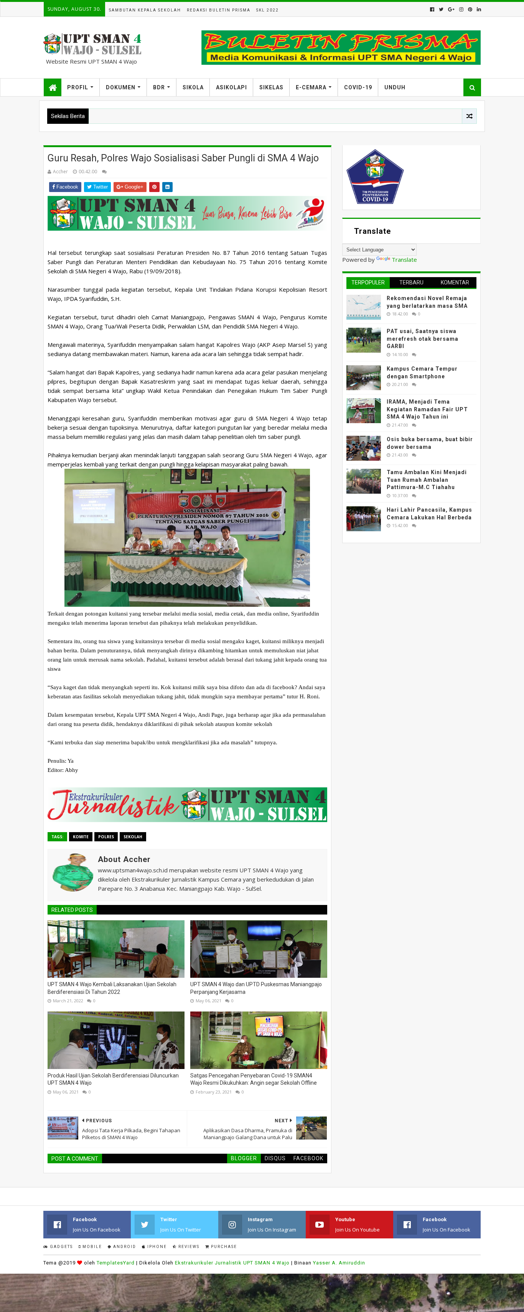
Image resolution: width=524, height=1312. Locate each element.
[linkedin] (478, 9)
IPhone (156, 1247)
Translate (404, 259)
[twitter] (441, 9)
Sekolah (133, 836)
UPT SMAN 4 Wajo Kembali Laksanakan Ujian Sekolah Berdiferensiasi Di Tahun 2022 (112, 988)
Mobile (91, 1247)
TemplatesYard (116, 1263)
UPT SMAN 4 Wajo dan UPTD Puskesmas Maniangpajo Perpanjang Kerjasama (256, 988)
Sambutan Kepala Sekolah (145, 10)
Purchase (223, 1247)
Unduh (394, 87)
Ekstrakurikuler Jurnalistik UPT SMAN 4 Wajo (232, 1263)
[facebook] (432, 9)
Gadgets (60, 1247)
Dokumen (120, 87)
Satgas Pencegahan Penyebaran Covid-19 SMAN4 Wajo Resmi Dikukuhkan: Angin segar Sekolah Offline (253, 1079)
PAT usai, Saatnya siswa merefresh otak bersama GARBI (422, 338)
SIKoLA (193, 87)
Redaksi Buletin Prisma (218, 10)
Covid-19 (358, 87)
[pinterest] (470, 9)
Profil (77, 87)
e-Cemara (311, 87)
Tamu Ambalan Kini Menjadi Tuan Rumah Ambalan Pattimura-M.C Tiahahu (427, 479)
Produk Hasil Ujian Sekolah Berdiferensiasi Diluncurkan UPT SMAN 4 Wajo (113, 1079)
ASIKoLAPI (231, 87)
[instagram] (461, 9)
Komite (81, 836)
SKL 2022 (267, 10)
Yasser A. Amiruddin (339, 1263)
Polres (106, 836)
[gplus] (451, 9)
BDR (159, 87)
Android (124, 1247)
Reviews (188, 1247)
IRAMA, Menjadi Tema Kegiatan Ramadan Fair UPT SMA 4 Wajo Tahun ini (427, 409)
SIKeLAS (271, 87)
